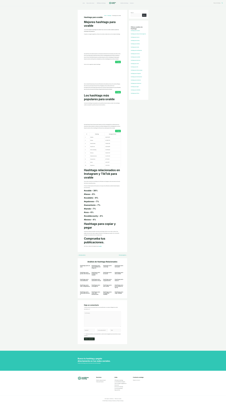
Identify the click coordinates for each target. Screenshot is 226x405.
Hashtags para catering (107, 266)
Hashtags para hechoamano (136, 76)
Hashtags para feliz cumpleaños (85, 285)
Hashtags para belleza (135, 43)
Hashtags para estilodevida (136, 50)
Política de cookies (118, 398)
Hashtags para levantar (107, 273)
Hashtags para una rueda (107, 285)
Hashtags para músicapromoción (85, 293)
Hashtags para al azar (85, 266)
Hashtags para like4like (135, 89)
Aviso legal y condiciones (109, 398)
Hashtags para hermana (119, 266)
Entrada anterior (82, 255)
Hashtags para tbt (134, 66)
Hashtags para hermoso (135, 60)
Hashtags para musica (135, 53)
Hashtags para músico (119, 280)
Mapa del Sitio (117, 390)
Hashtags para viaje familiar (119, 292)
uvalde (100, 246)
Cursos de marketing (118, 388)
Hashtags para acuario (135, 30)
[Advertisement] (102, 44)
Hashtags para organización (107, 280)
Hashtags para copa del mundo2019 (96, 293)
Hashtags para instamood (136, 83)
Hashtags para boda (135, 47)
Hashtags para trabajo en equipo (96, 274)
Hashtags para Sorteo (135, 40)
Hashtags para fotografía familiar (107, 293)
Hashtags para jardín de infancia (85, 273)
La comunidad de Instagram (119, 381)
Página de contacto (136, 380)
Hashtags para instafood (136, 80)
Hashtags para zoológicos (96, 285)
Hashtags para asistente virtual (96, 280)
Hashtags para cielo (135, 63)
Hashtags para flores (135, 93)
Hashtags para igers (135, 86)
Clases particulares (100, 381)
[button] (222, 3)
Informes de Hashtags (118, 386)
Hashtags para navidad (135, 56)
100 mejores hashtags (118, 380)
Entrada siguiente (123, 255)
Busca (144, 15)
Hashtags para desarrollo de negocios (138, 33)
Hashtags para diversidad (119, 273)
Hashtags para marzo (135, 37)
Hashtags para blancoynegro (136, 70)
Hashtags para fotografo (136, 73)
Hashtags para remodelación (84, 280)
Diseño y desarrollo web (101, 380)
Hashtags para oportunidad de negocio (96, 267)
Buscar (132, 12)
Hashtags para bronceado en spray (119, 286)
